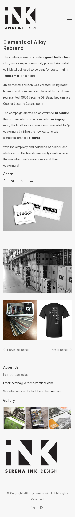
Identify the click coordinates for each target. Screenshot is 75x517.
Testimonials (53, 391)
